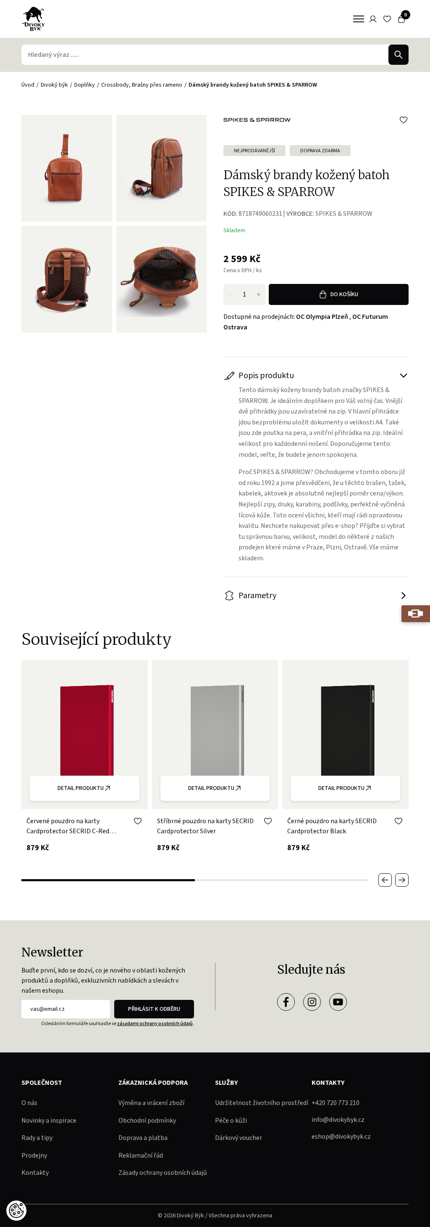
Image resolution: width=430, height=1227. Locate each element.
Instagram (312, 1002)
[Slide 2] (281, 880)
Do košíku (344, 294)
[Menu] (358, 19)
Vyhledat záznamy (398, 55)
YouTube (338, 1002)
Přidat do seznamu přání (404, 120)
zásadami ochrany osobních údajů (155, 1023)
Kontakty (35, 1172)
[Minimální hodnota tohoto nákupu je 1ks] (230, 294)
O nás (29, 1103)
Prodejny (34, 1155)
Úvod (27, 85)
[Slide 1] (108, 880)
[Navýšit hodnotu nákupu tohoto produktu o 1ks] (258, 294)
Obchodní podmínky (147, 1120)
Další (402, 880)
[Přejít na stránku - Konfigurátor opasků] (415, 613)
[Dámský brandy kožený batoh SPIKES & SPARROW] (161, 168)
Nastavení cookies (16, 1210)
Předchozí (385, 880)
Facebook (286, 1002)
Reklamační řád (140, 1155)
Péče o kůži (231, 1120)
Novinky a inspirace (48, 1120)
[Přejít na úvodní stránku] (33, 19)
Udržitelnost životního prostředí (261, 1103)
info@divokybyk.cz (338, 1119)
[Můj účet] (373, 19)
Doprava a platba (143, 1137)
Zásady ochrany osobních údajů (162, 1172)
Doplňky (84, 85)
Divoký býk (54, 85)
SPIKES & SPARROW (343, 213)
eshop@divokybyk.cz (341, 1136)
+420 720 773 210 (335, 1103)
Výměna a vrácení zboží (151, 1103)
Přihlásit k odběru (154, 1009)
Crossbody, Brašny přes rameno (141, 85)
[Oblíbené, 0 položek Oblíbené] (387, 19)
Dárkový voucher (238, 1137)
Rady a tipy (36, 1137)
